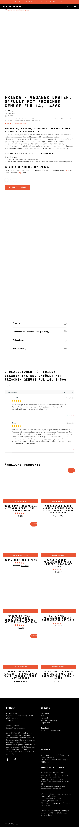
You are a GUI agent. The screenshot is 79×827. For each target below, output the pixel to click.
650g (67, 170)
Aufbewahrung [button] (19, 348)
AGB (42, 716)
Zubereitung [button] (18, 340)
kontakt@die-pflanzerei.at (16, 728)
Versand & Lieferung (49, 720)
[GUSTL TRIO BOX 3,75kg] (20, 539)
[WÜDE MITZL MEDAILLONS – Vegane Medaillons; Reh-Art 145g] (20, 486)
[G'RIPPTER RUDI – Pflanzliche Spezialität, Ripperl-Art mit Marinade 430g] (20, 595)
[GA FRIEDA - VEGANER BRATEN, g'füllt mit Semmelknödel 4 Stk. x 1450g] (58, 651)
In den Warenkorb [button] (21, 501)
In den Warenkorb (17, 187)
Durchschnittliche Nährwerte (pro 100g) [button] (31, 331)
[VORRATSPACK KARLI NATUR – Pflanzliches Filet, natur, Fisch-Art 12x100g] (58, 486)
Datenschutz (46, 718)
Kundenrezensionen (20, 123)
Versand (10, 117)
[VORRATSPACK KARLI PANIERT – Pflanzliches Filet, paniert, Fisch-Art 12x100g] (20, 651)
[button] (75, 6)
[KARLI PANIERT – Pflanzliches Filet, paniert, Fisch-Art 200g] (58, 539)
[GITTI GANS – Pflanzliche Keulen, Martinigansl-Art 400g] (58, 595)
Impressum (45, 723)
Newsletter (45, 713)
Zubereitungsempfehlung (51, 730)
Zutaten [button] (16, 323)
